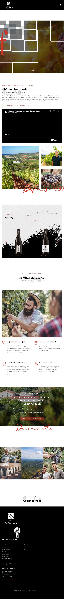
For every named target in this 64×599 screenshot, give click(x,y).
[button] (60, 5)
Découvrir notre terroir (32, 55)
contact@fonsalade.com (8, 578)
